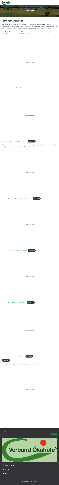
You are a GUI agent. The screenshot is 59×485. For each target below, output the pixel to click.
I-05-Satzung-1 (5, 414)
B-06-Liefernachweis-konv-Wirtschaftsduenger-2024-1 (13, 356)
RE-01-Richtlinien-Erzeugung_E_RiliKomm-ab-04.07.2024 (14, 87)
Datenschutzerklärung (9, 465)
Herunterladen (32, 141)
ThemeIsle (34, 481)
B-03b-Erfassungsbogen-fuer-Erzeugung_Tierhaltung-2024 (14, 141)
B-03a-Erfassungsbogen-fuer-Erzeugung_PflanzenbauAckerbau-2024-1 (17, 198)
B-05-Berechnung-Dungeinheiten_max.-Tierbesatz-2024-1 (14, 302)
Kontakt (5, 473)
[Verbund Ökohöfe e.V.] (7, 3)
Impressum (6, 469)
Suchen (4, 431)
